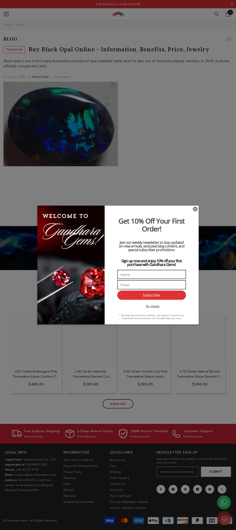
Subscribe (151, 295)
